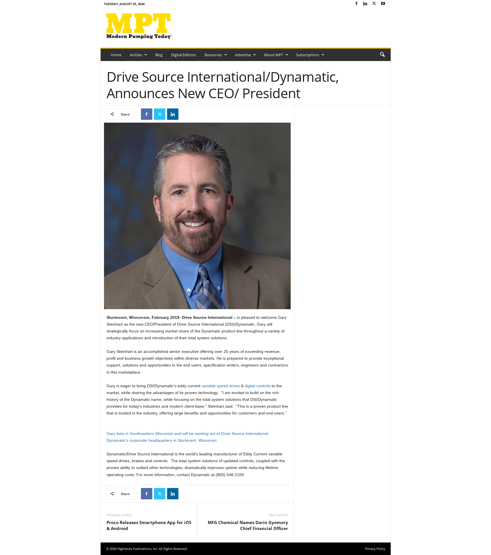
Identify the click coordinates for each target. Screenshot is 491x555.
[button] (382, 55)
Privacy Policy (375, 548)
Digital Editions (183, 54)
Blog (159, 54)
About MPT (273, 54)
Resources (213, 54)
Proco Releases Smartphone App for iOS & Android (149, 525)
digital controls (258, 386)
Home (116, 54)
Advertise (243, 54)
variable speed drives (220, 386)
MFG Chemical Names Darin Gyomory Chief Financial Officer (248, 525)
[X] (374, 4)
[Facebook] (356, 4)
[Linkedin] (365, 4)
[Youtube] (383, 4)
